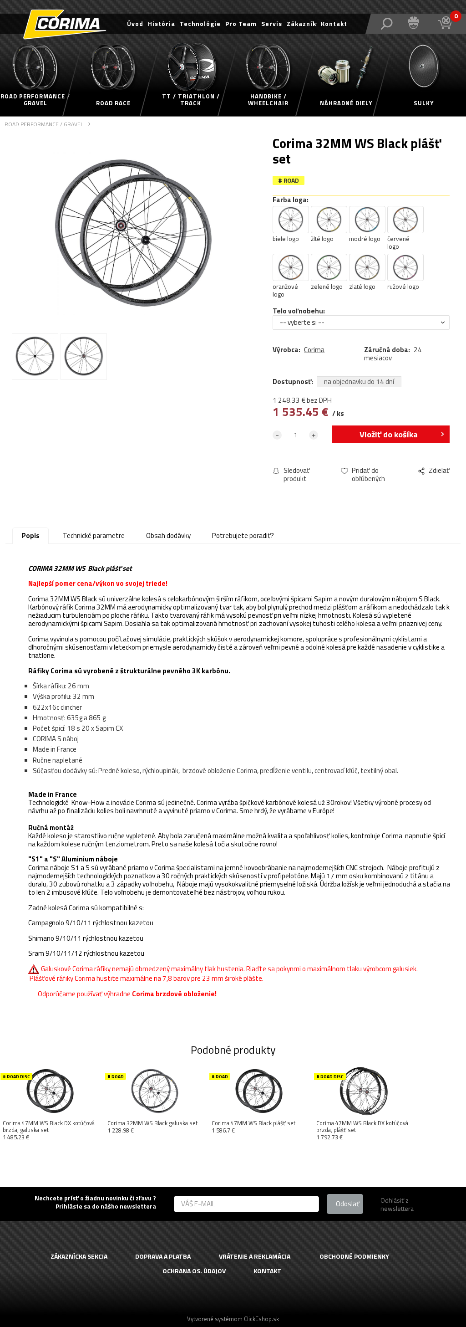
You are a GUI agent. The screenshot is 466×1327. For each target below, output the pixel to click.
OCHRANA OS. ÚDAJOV (194, 1271)
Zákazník (301, 23)
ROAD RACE (113, 103)
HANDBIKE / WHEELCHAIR (268, 100)
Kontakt (334, 23)
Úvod (135, 23)
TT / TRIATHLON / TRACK (191, 100)
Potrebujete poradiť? (243, 535)
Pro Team (241, 23)
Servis (271, 23)
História (161, 23)
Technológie (200, 23)
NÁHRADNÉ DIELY (346, 103)
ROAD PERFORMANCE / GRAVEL (35, 100)
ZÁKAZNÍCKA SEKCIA (79, 1256)
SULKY (424, 103)
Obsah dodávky (168, 535)
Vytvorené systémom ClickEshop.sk (233, 1318)
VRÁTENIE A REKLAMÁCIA (254, 1256)
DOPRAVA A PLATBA (163, 1256)
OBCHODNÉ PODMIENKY (354, 1256)
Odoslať (348, 1204)
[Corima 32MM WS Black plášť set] (133, 233)
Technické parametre (94, 535)
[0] (444, 22)
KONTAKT (267, 1271)
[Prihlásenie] (414, 23)
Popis (31, 535)
